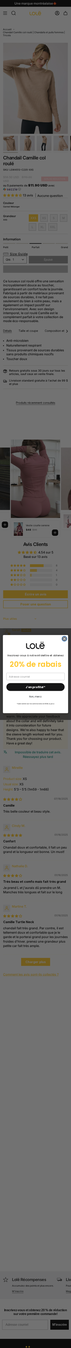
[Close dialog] (64, 638)
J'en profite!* (35, 687)
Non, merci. (35, 696)
